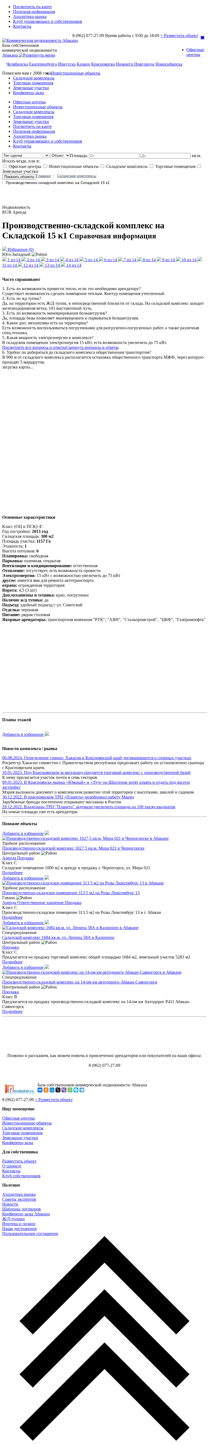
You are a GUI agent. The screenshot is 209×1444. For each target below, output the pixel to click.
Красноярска (103, 64)
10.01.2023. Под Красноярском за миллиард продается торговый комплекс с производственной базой (96, 772)
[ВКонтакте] (40, 1089)
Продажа (25, 858)
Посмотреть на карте (32, 6)
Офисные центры (195, 52)
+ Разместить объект (179, 35)
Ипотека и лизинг (19, 1223)
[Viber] (64, 1089)
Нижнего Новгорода (135, 64)
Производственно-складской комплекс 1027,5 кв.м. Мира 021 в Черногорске (73, 848)
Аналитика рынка (30, 16)
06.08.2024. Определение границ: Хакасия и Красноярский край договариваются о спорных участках (96, 757)
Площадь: (79, 155)
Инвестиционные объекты (75, 73)
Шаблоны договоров (21, 1209)
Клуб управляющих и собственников (47, 21)
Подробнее (12, 872)
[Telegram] (81, 1089)
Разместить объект (19, 1161)
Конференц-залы (28, 92)
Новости (10, 1204)
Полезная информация (34, 11)
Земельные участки (31, 87)
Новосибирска (168, 64)
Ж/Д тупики (13, 1218)
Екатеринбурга (43, 64)
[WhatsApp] (69, 1089)
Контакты (22, 26)
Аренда (9, 858)
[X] (58, 1089)
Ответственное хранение (41, 902)
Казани (83, 64)
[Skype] (75, 1089)
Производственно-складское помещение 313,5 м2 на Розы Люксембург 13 (71, 892)
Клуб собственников (21, 1175)
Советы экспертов (19, 1199)
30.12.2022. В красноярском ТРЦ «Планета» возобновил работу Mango (68, 797)
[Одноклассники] (46, 1089)
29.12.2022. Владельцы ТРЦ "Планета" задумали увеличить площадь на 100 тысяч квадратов (88, 806)
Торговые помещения (33, 83)
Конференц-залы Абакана (26, 1214)
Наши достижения (19, 1228)
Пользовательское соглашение (30, 1233)
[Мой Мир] (52, 1089)
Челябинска (17, 64)
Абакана (10, 55)
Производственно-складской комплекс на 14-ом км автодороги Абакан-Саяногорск (79, 982)
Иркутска (67, 64)
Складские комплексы (33, 78)
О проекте (11, 1166)
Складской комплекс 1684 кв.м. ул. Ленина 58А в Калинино (58, 937)
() (21, 249)
